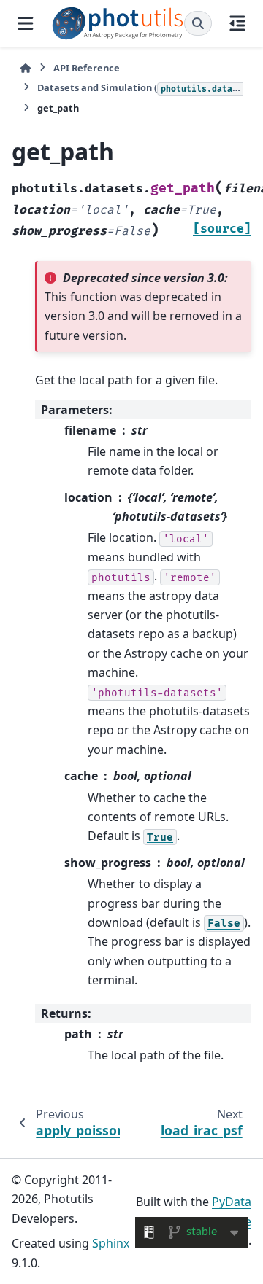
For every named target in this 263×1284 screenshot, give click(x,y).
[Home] (25, 68)
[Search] (198, 23)
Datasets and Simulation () (140, 87)
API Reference (86, 67)
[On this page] (237, 23)
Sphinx (110, 1243)
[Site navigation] (25, 23)
